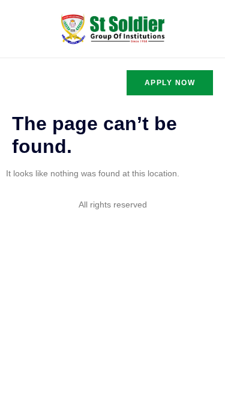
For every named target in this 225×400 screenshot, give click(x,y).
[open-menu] (19, 82)
